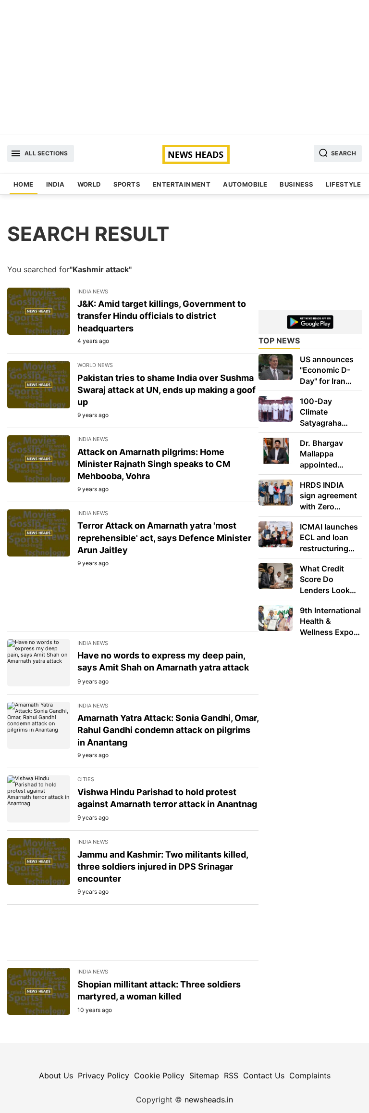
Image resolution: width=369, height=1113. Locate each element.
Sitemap (204, 1075)
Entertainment (181, 184)
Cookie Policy (159, 1075)
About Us (56, 1075)
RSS (231, 1075)
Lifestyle (343, 184)
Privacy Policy (103, 1075)
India (55, 184)
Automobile (245, 184)
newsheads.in (208, 1099)
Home (23, 184)
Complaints (310, 1075)
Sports (126, 184)
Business (296, 184)
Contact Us (263, 1075)
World (89, 184)
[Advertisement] (184, 67)
